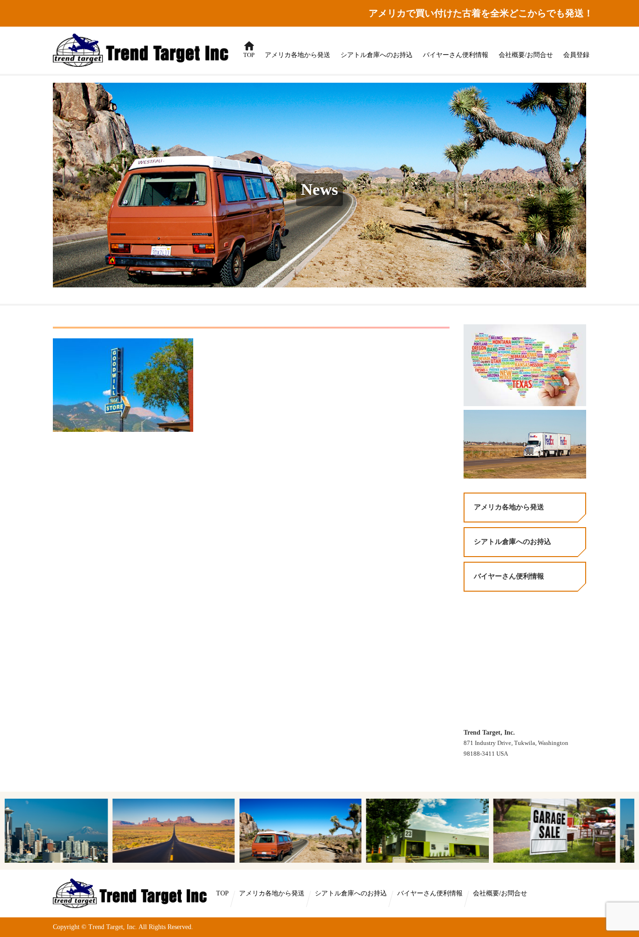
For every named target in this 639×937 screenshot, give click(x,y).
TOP (246, 50)
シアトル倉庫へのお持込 (377, 54)
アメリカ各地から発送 (297, 54)
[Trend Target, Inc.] (131, 892)
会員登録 (576, 54)
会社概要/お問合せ (526, 54)
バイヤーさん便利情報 (455, 54)
